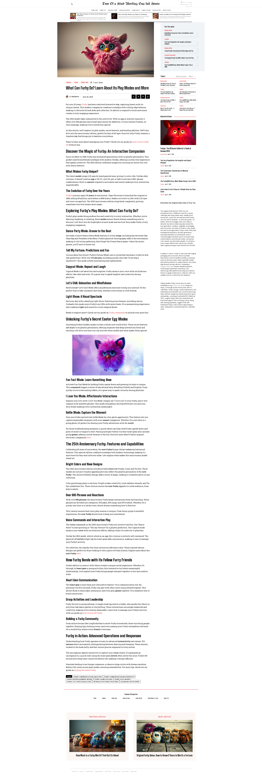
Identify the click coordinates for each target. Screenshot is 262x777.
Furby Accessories (170, 55)
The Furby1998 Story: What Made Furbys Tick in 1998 (188, 101)
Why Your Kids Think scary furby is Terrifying (132, 14)
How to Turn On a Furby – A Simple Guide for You (167, 109)
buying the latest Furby (85, 670)
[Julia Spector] (67, 96)
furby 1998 (84, 82)
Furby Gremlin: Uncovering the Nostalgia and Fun (175, 14)
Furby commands (117, 312)
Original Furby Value (167, 266)
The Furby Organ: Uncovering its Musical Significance (188, 92)
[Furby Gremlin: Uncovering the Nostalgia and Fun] (156, 16)
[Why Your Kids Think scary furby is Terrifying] (114, 16)
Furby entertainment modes (79, 679)
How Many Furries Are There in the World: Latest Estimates (92, 14)
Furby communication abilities (87, 677)
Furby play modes (122, 679)
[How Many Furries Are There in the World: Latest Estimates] (73, 16)
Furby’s (69, 195)
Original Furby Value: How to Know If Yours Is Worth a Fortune (165, 755)
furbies (68, 82)
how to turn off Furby (92, 613)
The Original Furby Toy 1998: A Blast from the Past (179, 58)
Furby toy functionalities (79, 682)
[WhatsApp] (148, 97)
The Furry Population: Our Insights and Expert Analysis (167, 92)
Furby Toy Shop (178, 285)
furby (76, 82)
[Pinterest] (143, 97)
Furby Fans (163, 106)
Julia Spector (75, 96)
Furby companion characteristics (119, 677)
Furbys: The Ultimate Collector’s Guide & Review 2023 (188, 84)
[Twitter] (138, 97)
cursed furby (183, 81)
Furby (84, 104)
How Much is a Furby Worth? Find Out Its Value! (97, 755)
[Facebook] (134, 97)
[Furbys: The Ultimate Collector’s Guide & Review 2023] (178, 132)
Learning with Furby (130, 682)
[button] (72, 4)
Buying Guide (168, 30)
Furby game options (103, 679)
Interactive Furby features (105, 682)
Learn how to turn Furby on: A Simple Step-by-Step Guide (187, 109)
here (89, 437)
